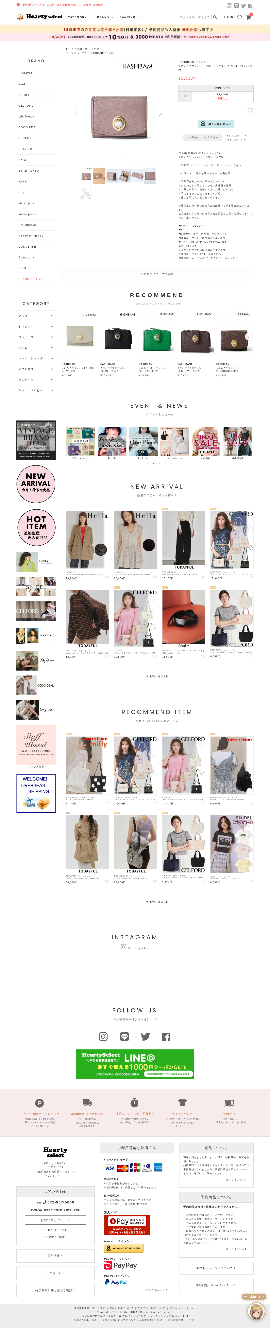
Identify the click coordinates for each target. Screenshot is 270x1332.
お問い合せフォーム (55, 1220)
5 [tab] (172, 463)
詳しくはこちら (155, 1289)
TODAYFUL (26, 73)
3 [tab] (160, 463)
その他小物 (81, 49)
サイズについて (235, 140)
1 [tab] (148, 463)
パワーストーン (73, 458)
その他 (95, 49)
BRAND (103, 17)
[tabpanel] (73, 443)
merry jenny (27, 214)
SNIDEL (24, 94)
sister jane (26, 203)
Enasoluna (26, 257)
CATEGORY (77, 17)
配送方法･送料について (152, 1308)
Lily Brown (26, 116)
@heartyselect (139, 948)
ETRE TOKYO (28, 170)
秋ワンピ (136, 458)
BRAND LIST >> (30, 279)
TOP (68, 49)
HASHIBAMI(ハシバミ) (102, 53)
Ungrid (23, 192)
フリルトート (168, 458)
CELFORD (26, 105)
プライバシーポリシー (183, 1308)
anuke (23, 84)
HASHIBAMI (27, 224)
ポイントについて (235, 136)
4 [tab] (166, 463)
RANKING (128, 17)
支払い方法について (121, 1308)
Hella (22, 159)
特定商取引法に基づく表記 (89, 1308)
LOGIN (228, 17)
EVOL (22, 268)
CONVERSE (27, 246)
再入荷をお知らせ (218, 124)
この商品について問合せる (202, 137)
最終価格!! (199, 458)
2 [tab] (154, 463)
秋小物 (105, 458)
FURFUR (25, 138)
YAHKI (23, 181)
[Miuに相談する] (256, 1311)
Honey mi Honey (30, 235)
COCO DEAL (27, 127)
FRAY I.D (25, 149)
